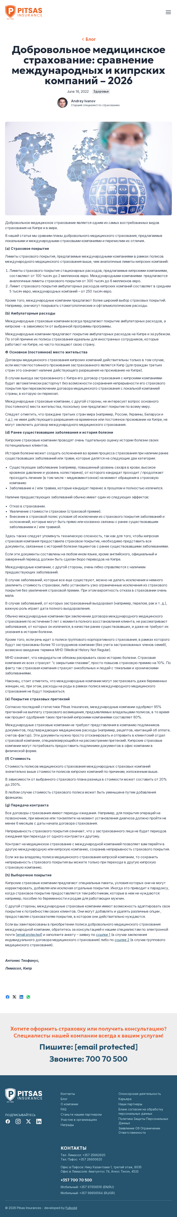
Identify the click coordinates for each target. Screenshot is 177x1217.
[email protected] (29, 934)
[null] (7, 997)
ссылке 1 (103, 934)
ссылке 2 (122, 940)
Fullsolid (71, 1208)
